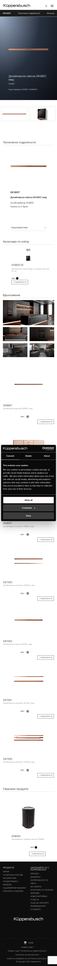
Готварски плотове (13, 875)
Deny (28, 516)
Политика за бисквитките (27, 955)
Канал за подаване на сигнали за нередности (28, 959)
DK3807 (7, 13)
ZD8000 (15, 836)
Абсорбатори (9, 878)
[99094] (28, 442)
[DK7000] (28, 737)
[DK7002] (28, 619)
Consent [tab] (10, 456)
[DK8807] (28, 384)
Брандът (34, 874)
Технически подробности (29, 13)
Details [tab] (28, 456)
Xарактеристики (19, 227)
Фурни (6, 872)
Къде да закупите (39, 903)
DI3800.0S (17, 265)
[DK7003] (28, 560)
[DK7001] (28, 678)
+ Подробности (20, 282)
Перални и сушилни (13, 891)
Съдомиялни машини (14, 888)
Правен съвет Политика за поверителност (27, 951)
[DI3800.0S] (28, 255)
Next (50, 826)
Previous (6, 826)
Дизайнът (35, 877)
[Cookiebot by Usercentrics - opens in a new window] (42, 448)
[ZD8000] (28, 817)
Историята (35, 887)
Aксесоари (51, 13)
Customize (27, 508)
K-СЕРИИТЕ (35, 909)
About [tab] (47, 456)
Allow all (28, 500)
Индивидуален (38, 906)
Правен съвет (27, 947)
